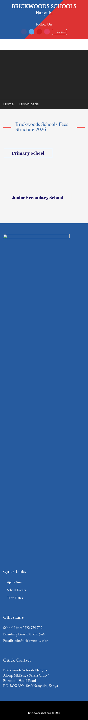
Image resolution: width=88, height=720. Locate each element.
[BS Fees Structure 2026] (44, 163)
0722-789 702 (32, 628)
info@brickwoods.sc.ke (31, 641)
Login (59, 31)
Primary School (28, 153)
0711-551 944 (35, 634)
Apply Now (14, 582)
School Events (16, 590)
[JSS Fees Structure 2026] (44, 209)
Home (8, 104)
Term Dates (15, 598)
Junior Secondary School (37, 197)
